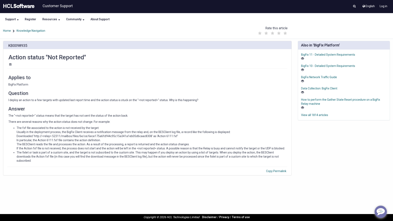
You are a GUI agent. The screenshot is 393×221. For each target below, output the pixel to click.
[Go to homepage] (18, 6)
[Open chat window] (381, 212)
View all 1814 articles (314, 115)
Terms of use (241, 217)
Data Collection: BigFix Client (319, 88)
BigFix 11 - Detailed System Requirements (328, 54)
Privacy (224, 217)
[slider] (272, 32)
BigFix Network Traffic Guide (319, 77)
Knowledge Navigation (31, 30)
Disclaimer (209, 217)
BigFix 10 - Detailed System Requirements (328, 66)
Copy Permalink (276, 171)
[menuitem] (368, 5)
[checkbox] (259, 33)
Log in (383, 6)
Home (7, 30)
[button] (354, 6)
